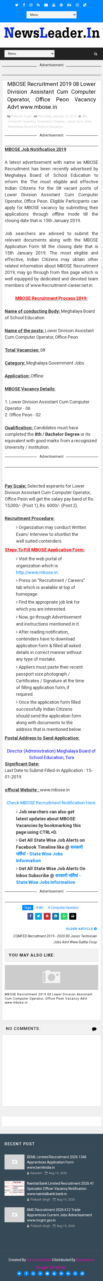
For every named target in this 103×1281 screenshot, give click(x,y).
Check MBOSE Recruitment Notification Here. (51, 802)
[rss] (38, 5)
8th (84, 116)
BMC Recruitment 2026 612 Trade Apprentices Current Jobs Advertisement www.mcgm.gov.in (59, 1215)
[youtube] (53, 5)
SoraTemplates (39, 1260)
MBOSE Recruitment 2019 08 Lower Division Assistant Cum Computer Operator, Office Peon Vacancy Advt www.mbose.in (48, 999)
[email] (46, 5)
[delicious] (85, 5)
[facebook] (24, 5)
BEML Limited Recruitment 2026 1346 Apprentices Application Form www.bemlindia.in (56, 1162)
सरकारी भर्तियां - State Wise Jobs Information (49, 853)
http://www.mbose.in (37, 572)
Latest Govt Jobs (78, 121)
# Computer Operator (63, 907)
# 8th (39, 907)
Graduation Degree (50, 121)
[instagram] (31, 5)
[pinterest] (61, 5)
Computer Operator (21, 121)
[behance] (69, 5)
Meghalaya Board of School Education (35, 126)
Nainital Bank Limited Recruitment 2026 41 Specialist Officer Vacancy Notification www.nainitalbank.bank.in (60, 1188)
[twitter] (17, 5)
